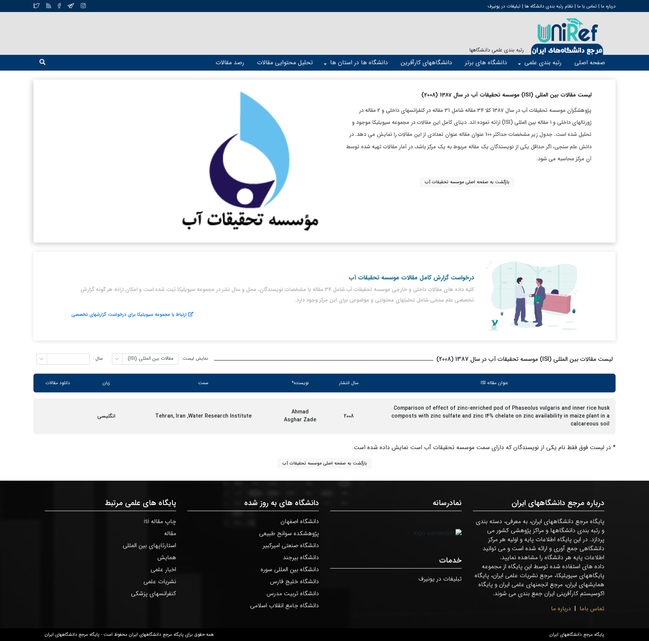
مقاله (170, 533)
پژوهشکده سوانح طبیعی (289, 533)
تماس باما (592, 608)
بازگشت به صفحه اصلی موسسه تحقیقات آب (467, 182)
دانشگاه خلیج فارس (294, 581)
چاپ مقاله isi (160, 521)
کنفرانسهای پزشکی (153, 593)
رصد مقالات (230, 62)
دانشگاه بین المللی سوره (290, 569)
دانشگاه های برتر (486, 62)
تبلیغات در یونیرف (504, 6)
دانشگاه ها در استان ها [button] (359, 62)
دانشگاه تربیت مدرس (293, 593)
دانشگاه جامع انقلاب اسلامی (284, 605)
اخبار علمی (163, 569)
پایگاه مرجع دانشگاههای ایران (576, 634)
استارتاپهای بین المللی (149, 545)
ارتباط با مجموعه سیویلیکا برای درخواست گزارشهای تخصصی (129, 314)
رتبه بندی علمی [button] (542, 62)
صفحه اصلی (589, 62)
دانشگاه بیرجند (301, 557)
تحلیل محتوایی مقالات (285, 62)
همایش (166, 557)
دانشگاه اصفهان (300, 521)
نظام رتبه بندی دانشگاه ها (549, 6)
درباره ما (607, 6)
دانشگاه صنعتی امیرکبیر (291, 545)
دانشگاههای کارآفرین (426, 62)
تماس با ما (586, 6)
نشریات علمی (159, 581)
